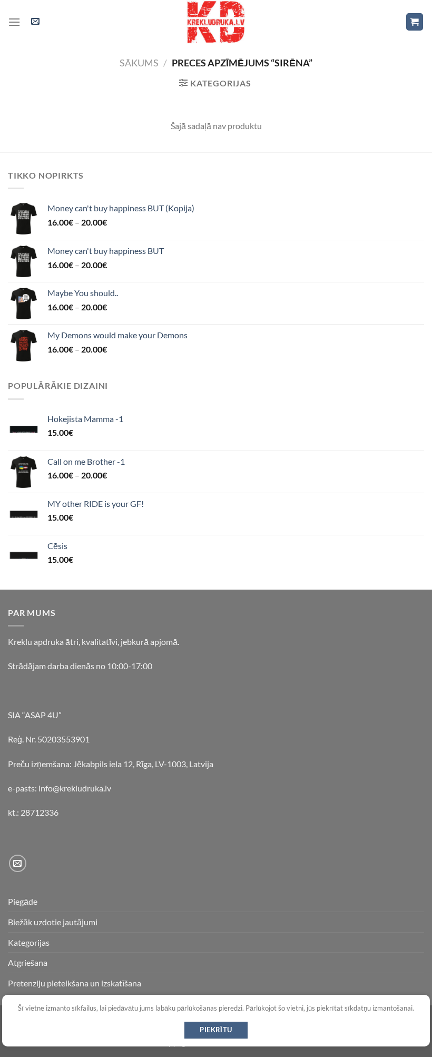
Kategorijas (29, 942)
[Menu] (14, 22)
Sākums (139, 62)
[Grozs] (415, 22)
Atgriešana (27, 962)
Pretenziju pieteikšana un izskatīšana (74, 983)
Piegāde (22, 901)
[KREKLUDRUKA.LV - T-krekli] (216, 22)
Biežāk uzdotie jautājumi (52, 922)
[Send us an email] (17, 863)
